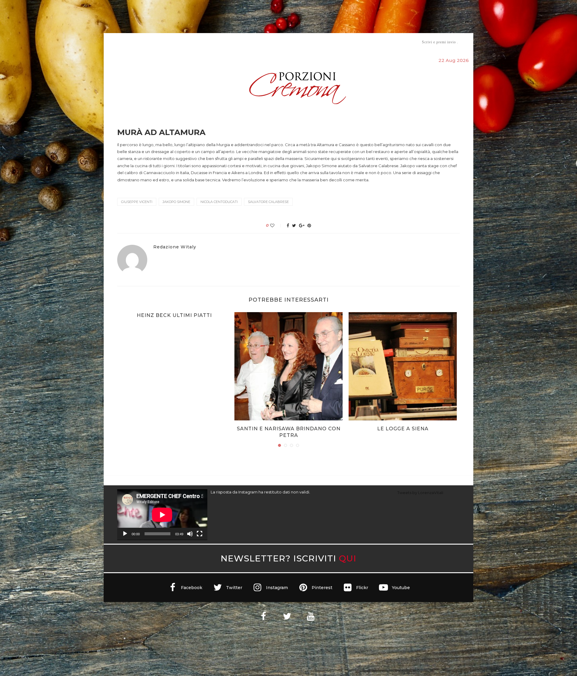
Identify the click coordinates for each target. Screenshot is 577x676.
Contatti (360, 42)
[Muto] (190, 534)
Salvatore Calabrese (268, 202)
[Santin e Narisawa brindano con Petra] (288, 366)
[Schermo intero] (200, 534)
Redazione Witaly (174, 247)
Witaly (163, 42)
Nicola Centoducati (219, 202)
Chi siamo (135, 42)
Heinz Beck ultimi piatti (174, 315)
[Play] (125, 534)
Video (338, 42)
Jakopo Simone (176, 202)
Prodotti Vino (271, 42)
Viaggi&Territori (308, 42)
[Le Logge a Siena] (403, 366)
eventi (183, 42)
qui (347, 558)
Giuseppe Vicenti (136, 202)
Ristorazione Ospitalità (226, 42)
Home (113, 42)
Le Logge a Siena (403, 429)
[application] (162, 514)
